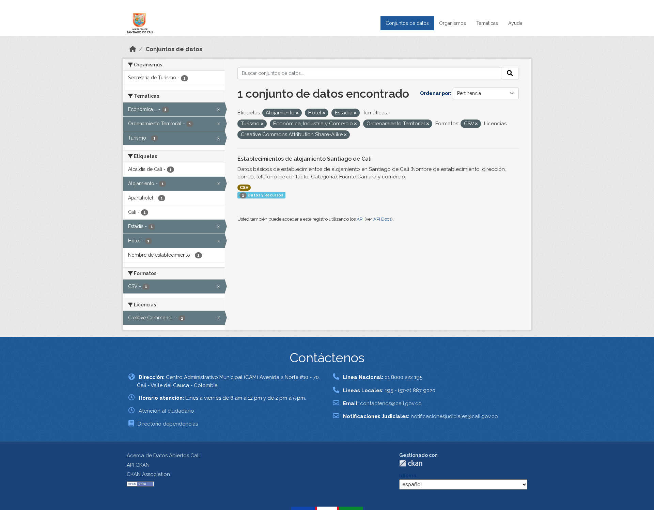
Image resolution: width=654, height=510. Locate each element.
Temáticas (487, 23)
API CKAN (138, 465)
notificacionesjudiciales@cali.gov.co (454, 416)
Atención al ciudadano (166, 411)
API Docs (382, 219)
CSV (244, 187)
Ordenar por (435, 93)
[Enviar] (510, 73)
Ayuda (515, 23)
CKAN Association (148, 474)
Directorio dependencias (168, 424)
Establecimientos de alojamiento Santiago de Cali (304, 159)
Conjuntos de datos (407, 23)
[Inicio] (132, 49)
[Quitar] (297, 113)
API (360, 219)
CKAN (410, 463)
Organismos (452, 23)
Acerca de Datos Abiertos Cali (163, 455)
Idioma (407, 475)
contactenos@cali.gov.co (391, 403)
